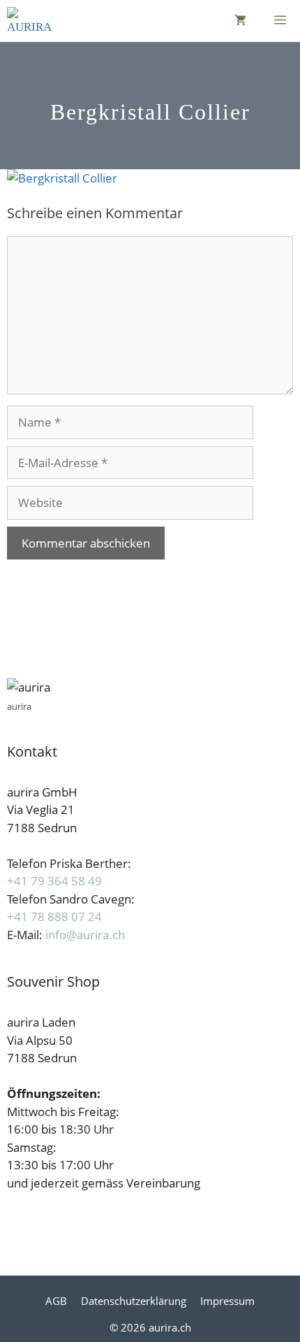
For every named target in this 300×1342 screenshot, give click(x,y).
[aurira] (29, 21)
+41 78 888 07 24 (54, 916)
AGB (56, 1301)
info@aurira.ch (85, 935)
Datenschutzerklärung (133, 1301)
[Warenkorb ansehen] (240, 21)
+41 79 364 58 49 (54, 881)
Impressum (227, 1301)
